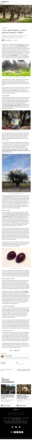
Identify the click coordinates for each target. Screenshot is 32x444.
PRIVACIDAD (25, 437)
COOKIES (29, 437)
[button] (30, 2)
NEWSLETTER (25, 421)
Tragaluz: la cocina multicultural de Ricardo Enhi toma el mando (23, 397)
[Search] (28, 1)
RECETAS (18, 419)
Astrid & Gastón (15, 55)
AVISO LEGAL (20, 437)
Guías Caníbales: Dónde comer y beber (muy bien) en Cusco (7, 397)
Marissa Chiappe (8, 355)
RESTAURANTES (11, 418)
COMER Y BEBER (25, 418)
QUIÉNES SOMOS (6, 421)
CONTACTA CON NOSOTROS (16, 421)
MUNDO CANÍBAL (18, 418)
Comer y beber (4, 27)
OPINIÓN (14, 419)
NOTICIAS (5, 418)
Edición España (2, 4)
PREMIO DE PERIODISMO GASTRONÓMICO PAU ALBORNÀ (16, 422)
